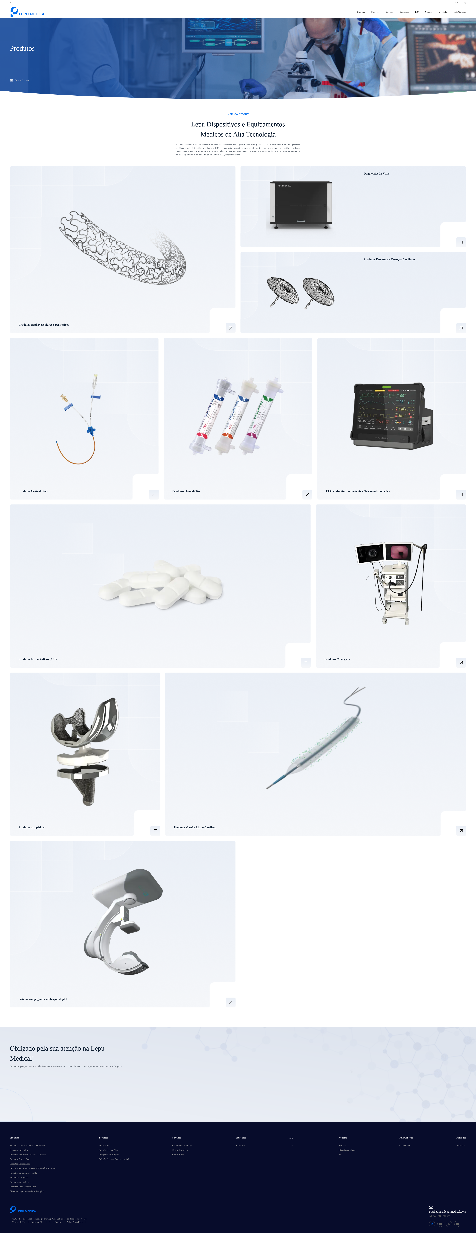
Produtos (361, 12)
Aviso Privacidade (75, 1222)
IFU (417, 12)
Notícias (428, 12)
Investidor (443, 12)
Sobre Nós (404, 12)
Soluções (375, 12)
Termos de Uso (19, 1222)
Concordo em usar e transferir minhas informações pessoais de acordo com (229, 1103)
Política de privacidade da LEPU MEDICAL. (221, 1105)
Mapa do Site (37, 1222)
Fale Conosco (460, 12)
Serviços (389, 12)
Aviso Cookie (55, 1222)
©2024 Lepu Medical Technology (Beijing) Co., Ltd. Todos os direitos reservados (49, 1219)
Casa (17, 80)
